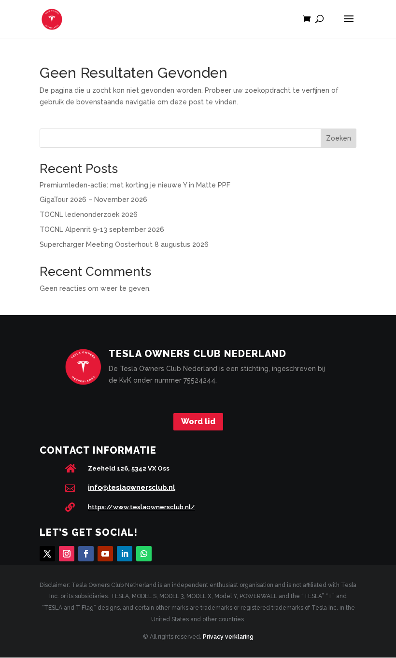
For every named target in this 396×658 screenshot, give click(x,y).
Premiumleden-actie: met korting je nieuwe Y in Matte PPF (135, 185)
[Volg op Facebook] (86, 553)
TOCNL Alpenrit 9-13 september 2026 (102, 229)
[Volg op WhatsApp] (144, 553)
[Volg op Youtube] (105, 553)
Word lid (198, 421)
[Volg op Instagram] (66, 553)
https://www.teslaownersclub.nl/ (141, 507)
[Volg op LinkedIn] (124, 553)
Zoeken (338, 138)
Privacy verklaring (228, 636)
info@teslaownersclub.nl (131, 487)
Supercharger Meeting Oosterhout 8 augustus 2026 (124, 244)
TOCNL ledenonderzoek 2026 (89, 214)
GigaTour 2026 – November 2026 (93, 199)
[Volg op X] (47, 553)
